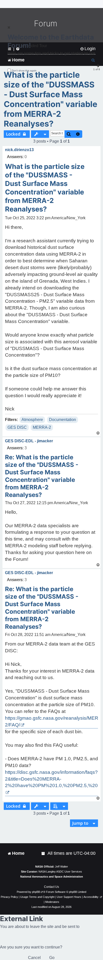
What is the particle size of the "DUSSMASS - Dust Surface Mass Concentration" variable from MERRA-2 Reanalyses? (50, 99)
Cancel (34, 957)
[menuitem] (43, 853)
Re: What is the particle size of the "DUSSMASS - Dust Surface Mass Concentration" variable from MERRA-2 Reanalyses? (41, 476)
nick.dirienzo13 (19, 150)
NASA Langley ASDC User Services (60, 871)
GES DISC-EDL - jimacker (29, 441)
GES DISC (17, 427)
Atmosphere (32, 419)
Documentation (62, 419)
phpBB (36, 891)
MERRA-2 (42, 427)
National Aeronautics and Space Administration (51, 876)
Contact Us (51, 887)
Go (51, 957)
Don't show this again (24, 70)
